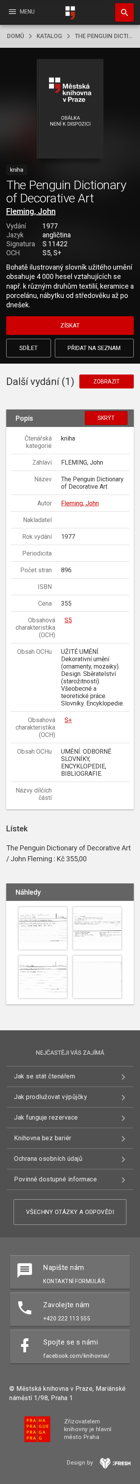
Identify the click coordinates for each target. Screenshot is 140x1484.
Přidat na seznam (94, 348)
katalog (49, 36)
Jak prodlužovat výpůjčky (50, 1097)
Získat (70, 325)
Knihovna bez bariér (43, 1138)
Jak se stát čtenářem (44, 1076)
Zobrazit (106, 381)
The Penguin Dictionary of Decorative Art (104, 36)
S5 (68, 620)
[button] (70, 109)
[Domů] (70, 13)
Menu (21, 11)
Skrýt (106, 418)
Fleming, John (31, 211)
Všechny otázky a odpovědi (70, 1212)
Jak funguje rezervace (46, 1117)
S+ (68, 720)
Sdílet (28, 348)
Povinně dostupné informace (55, 1179)
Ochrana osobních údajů (48, 1158)
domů (15, 36)
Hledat (121, 12)
